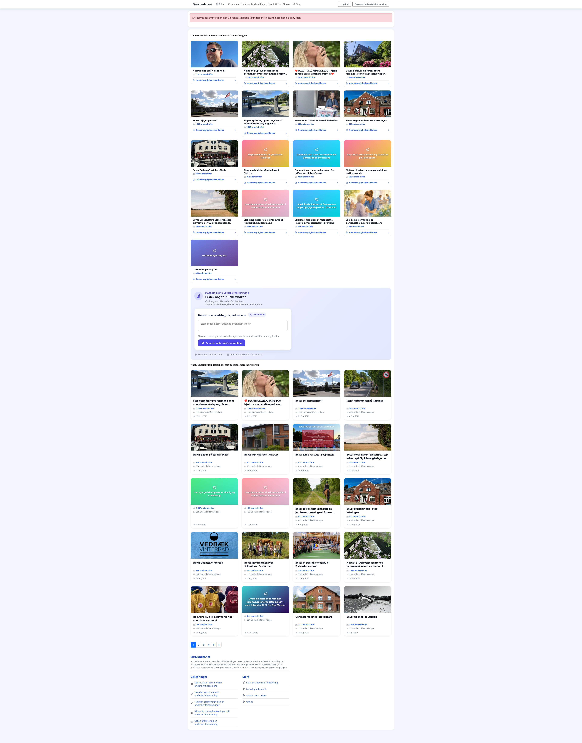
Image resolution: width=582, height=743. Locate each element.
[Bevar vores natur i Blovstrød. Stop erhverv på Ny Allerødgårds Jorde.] (214, 213)
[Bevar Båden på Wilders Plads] (214, 161)
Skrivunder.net (202, 4)
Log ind (345, 4)
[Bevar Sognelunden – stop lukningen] (367, 112)
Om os (286, 4)
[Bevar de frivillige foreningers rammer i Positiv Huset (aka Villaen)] (367, 64)
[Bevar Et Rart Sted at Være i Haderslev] (316, 112)
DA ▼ (222, 4)
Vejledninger (199, 677)
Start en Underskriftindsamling (371, 4)
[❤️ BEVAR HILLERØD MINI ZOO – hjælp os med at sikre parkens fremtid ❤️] (316, 64)
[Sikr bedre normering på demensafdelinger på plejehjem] (367, 213)
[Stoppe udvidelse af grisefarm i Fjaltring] (265, 163)
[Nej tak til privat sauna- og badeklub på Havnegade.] (367, 163)
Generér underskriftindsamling (224, 342)
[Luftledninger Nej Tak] (214, 261)
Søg (298, 4)
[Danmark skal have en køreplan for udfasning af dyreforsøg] (316, 163)
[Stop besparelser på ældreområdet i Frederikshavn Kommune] (265, 213)
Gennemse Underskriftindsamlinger (247, 4)
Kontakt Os (275, 4)
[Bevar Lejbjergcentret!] (214, 112)
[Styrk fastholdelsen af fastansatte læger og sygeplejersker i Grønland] (316, 213)
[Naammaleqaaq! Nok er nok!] (214, 62)
